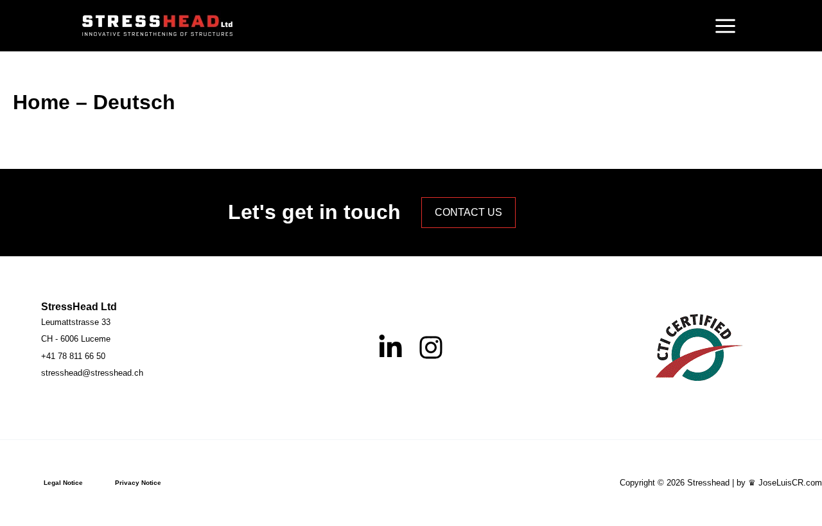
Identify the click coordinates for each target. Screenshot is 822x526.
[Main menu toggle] (725, 26)
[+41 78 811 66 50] (73, 356)
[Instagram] (431, 347)
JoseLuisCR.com (790, 482)
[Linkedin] (390, 347)
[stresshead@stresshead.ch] (92, 373)
